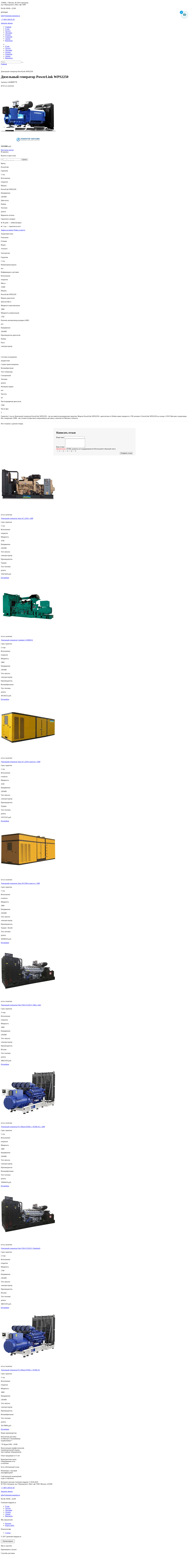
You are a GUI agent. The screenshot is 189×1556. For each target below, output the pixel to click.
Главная (8, 27)
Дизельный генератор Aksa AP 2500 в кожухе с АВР (20, 883)
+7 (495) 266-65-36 (8, 19)
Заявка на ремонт (7, 230)
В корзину (5, 152)
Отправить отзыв (126, 453)
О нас (7, 29)
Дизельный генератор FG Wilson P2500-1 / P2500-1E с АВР (23, 1127)
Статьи (7, 1533)
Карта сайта (9, 1525)
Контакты (9, 41)
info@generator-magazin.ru (10, 16)
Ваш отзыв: (60, 447)
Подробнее (5, 578)
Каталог (8, 1523)
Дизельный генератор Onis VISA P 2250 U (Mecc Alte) (21, 1005)
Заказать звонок (7, 23)
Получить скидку (7, 150)
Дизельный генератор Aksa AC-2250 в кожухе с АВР (20, 762)
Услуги (7, 31)
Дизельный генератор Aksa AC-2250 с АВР (17, 518)
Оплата (8, 35)
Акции (7, 39)
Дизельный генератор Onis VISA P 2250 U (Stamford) (20, 1248)
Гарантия (8, 37)
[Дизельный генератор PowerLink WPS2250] (28, 142)
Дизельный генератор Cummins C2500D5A (17, 640)
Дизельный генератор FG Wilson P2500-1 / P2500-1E (20, 1370)
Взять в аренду (19, 230)
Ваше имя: (60, 437)
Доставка (8, 33)
